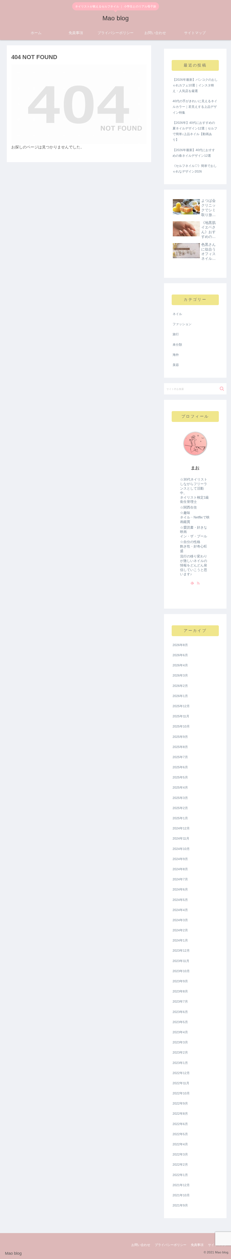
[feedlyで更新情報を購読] (192, 583)
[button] (222, 388)
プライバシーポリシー (170, 1245)
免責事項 (197, 1245)
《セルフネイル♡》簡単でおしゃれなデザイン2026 (195, 168)
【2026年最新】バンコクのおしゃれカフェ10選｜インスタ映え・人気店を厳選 (195, 85)
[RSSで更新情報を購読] (198, 583)
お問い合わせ (140, 1245)
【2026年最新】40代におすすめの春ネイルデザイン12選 (194, 152)
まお (195, 467)
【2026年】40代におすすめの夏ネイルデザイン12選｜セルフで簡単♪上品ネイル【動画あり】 (195, 131)
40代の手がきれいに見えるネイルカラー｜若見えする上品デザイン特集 (195, 106)
